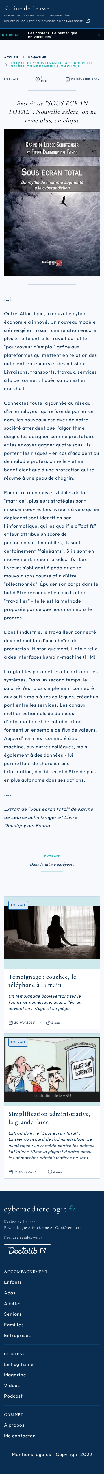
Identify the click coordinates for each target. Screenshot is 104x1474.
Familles (14, 1324)
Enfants (13, 1282)
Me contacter (19, 1435)
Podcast (13, 1396)
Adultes (13, 1303)
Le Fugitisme (19, 1364)
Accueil (11, 57)
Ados (10, 1293)
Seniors (13, 1314)
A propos (14, 1425)
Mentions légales (31, 1454)
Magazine (37, 57)
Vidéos (12, 1385)
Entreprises (17, 1335)
